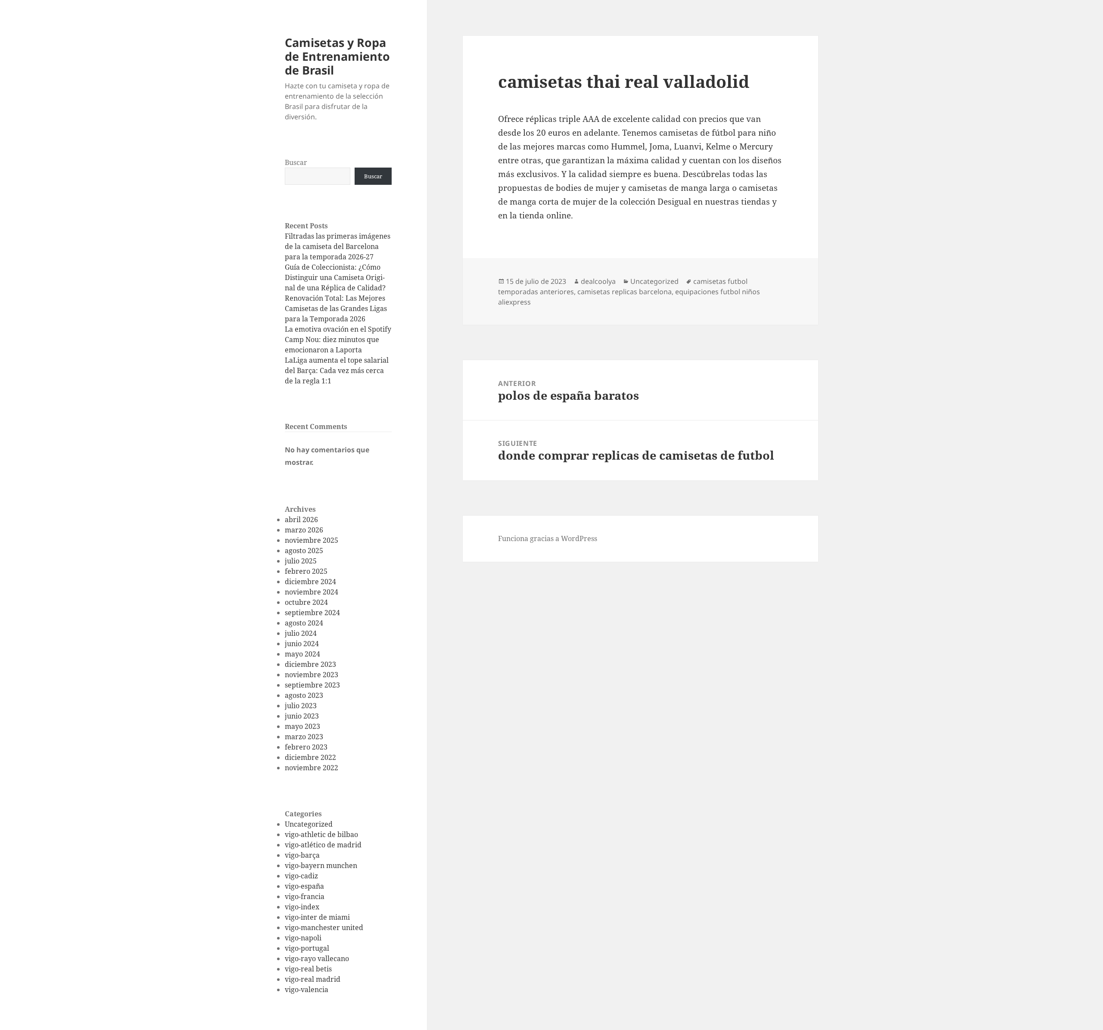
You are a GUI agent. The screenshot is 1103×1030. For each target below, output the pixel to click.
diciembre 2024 (310, 581)
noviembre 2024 (311, 592)
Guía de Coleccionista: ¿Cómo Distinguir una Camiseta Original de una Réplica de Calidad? (335, 277)
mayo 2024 (302, 654)
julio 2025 (301, 561)
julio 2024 (301, 633)
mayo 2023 (302, 726)
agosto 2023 (304, 695)
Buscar (296, 162)
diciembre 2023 (310, 664)
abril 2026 (301, 519)
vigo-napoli (303, 938)
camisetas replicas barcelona (624, 291)
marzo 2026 (304, 530)
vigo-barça (302, 855)
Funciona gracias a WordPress (547, 538)
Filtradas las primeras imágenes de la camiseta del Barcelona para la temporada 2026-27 (337, 246)
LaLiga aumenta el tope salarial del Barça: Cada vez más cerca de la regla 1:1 (337, 370)
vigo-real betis (308, 969)
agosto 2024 (304, 623)
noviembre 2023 (311, 674)
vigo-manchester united (324, 927)
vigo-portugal (307, 948)
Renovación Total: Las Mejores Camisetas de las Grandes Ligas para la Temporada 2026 (336, 308)
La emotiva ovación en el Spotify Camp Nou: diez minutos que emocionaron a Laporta (338, 339)
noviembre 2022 (311, 767)
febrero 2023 (306, 747)
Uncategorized (309, 824)
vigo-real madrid (312, 979)
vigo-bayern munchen (321, 865)
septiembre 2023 (312, 685)
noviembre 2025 (311, 540)
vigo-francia (304, 896)
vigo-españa (304, 886)
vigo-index (302, 907)
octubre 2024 (306, 602)
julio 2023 (301, 705)
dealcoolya (598, 281)
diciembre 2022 (310, 757)
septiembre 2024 (312, 612)
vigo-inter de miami (317, 917)
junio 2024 (302, 643)
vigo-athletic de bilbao (321, 834)
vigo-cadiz (301, 876)
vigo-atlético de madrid (323, 845)
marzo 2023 (304, 736)
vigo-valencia (306, 989)
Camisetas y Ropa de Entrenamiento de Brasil (337, 56)
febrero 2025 (306, 571)
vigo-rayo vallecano (317, 958)
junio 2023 (302, 716)
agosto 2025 (304, 550)
